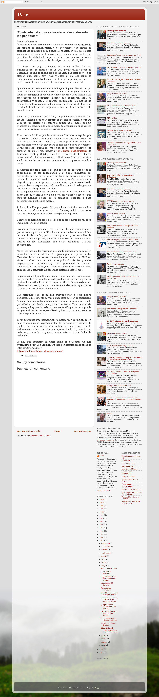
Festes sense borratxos (106, 589)
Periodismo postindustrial (72, 151)
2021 (101, 515)
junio (103, 562)
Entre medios (126, 461)
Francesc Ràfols (128, 463)
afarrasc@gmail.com (105, 440)
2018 (101, 525)
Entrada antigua (82, 431)
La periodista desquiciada (126, 473)
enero (103, 645)
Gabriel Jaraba (127, 466)
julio (103, 559)
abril (103, 636)
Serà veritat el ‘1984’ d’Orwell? (119, 130)
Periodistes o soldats (115, 264)
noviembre (106, 547)
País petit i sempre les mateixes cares (122, 252)
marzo (104, 639)
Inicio (57, 431)
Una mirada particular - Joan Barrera (131, 502)
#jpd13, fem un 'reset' (109, 568)
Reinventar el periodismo (131, 489)
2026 (101, 499)
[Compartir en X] (31, 355)
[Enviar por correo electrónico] (26, 355)
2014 (101, 537)
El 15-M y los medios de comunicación (109, 594)
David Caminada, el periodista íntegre (122, 321)
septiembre (106, 553)
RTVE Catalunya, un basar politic (120, 201)
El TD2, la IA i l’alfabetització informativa (124, 67)
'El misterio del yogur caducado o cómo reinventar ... (109, 630)
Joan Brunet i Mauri (129, 469)
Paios (23, 14)
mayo (103, 566)
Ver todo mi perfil (104, 490)
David (109, 414)
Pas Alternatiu (127, 487)
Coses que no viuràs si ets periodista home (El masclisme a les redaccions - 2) (124, 359)
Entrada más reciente (28, 431)
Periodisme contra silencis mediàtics (109, 619)
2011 (101, 652)
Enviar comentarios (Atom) (39, 436)
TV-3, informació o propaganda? (120, 346)
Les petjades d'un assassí (117, 93)
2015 (101, 534)
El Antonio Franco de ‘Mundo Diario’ (122, 106)
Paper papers (126, 484)
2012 (101, 649)
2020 (101, 518)
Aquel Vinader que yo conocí (118, 43)
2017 (101, 528)
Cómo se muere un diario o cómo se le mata (108, 578)
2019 (101, 521)
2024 (101, 506)
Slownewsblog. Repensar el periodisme (131, 493)
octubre (104, 550)
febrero (104, 642)
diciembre (105, 543)
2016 (101, 531)
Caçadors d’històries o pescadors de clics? (124, 55)
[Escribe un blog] (28, 355)
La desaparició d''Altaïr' (107, 584)
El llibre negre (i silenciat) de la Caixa (122, 239)
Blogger (97, 688)
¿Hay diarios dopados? (106, 572)
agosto (104, 556)
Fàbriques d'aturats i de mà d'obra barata (109, 613)
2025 (101, 502)
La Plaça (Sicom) (128, 476)
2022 (101, 512)
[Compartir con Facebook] (33, 355)
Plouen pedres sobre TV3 (117, 31)
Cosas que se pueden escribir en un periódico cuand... (109, 600)
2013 (101, 541)
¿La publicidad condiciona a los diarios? (108, 606)
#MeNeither (112, 118)
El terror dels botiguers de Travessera (122, 309)
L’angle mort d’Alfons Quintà (119, 385)
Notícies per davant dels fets (109, 624)
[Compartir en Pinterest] (35, 355)
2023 (101, 509)
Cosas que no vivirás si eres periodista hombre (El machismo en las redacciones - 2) (124, 400)
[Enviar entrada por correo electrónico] (21, 355)
